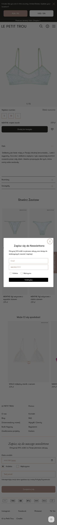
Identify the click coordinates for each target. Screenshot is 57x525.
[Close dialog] (49, 241)
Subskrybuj (28, 280)
